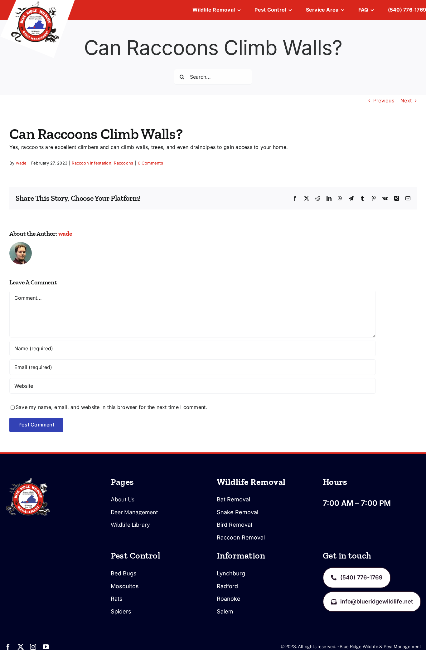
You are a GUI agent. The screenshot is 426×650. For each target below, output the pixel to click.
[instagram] (33, 647)
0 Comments (150, 162)
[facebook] (8, 647)
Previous (383, 100)
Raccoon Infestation (91, 162)
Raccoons (123, 162)
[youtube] (46, 647)
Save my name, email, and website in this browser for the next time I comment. (111, 407)
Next (406, 100)
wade (21, 162)
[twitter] (20, 647)
